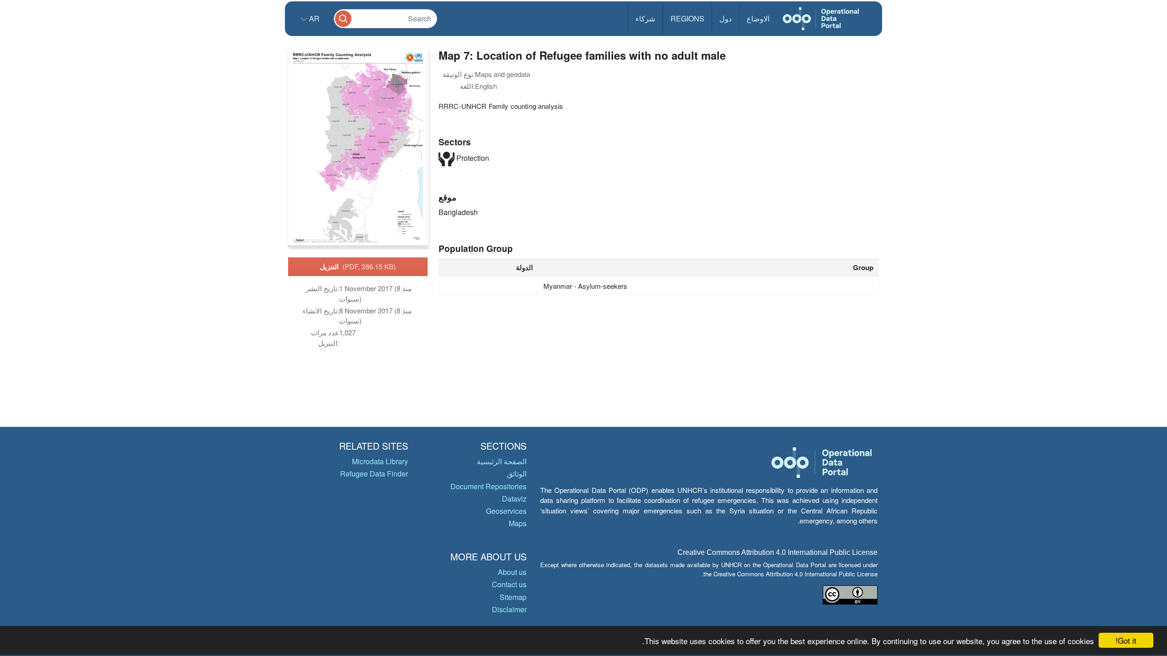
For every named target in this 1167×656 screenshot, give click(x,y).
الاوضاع (758, 18)
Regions (687, 18)
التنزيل (358, 266)
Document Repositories (488, 486)
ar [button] (313, 18)
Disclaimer (509, 609)
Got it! (1125, 640)
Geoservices (506, 511)
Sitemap (513, 597)
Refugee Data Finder (374, 473)
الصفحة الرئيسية (502, 461)
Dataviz (514, 498)
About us (512, 572)
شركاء (645, 18)
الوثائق (517, 473)
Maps (518, 523)
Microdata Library (380, 461)
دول (725, 18)
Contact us (509, 584)
